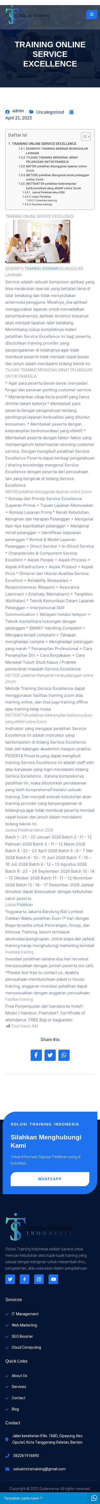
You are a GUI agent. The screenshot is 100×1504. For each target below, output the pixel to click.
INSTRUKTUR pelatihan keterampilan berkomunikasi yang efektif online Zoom (53, 186)
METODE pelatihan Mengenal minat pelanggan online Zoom (57, 177)
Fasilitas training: (42, 204)
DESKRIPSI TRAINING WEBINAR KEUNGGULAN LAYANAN (57, 151)
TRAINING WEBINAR (41, 269)
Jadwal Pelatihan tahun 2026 (48, 192)
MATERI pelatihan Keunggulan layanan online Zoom (56, 168)
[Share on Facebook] (36, 1055)
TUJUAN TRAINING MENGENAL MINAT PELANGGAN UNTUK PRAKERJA (52, 160)
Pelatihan (25, 905)
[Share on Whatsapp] (64, 1055)
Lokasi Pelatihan (41, 197)
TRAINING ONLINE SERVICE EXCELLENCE (44, 143)
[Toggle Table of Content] (83, 136)
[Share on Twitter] (50, 1055)
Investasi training (46, 200)
